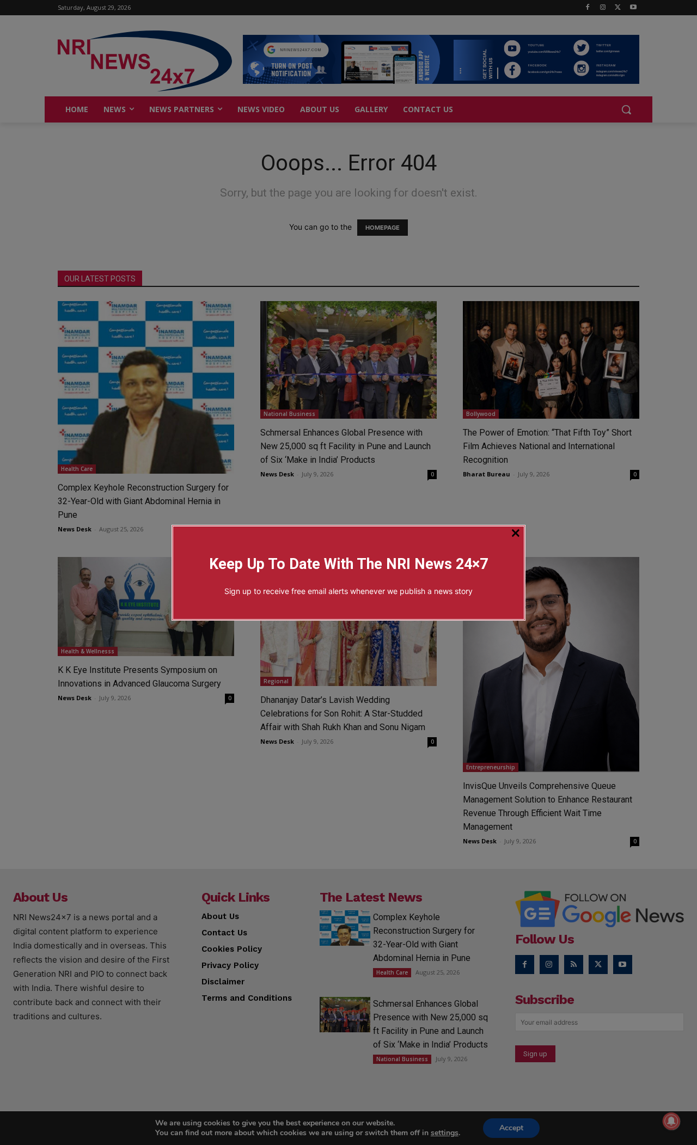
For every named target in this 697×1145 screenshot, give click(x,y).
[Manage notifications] (671, 1121)
